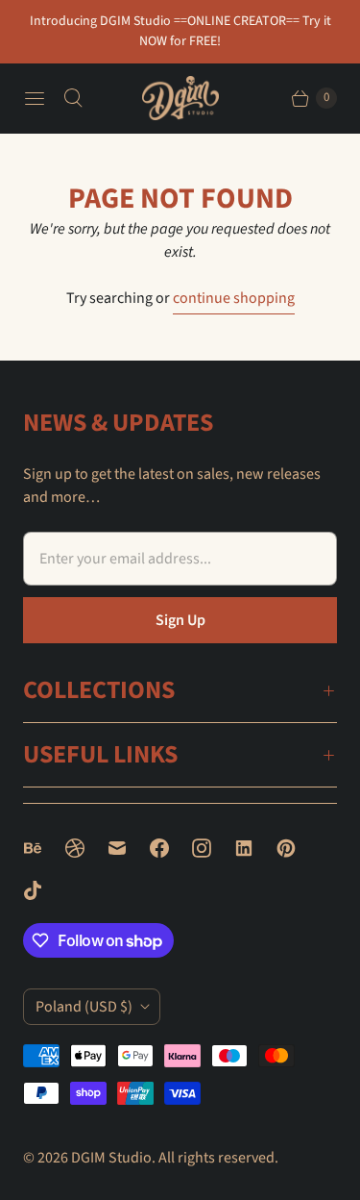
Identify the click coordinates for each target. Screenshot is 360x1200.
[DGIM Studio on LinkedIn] (255, 848)
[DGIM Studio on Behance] (44, 848)
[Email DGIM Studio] (129, 848)
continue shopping (234, 298)
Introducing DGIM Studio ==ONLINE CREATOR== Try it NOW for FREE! (180, 31)
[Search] (73, 98)
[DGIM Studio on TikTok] (44, 890)
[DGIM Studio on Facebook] (171, 848)
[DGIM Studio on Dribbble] (86, 848)
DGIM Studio (111, 1157)
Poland (84, 1006)
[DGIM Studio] (180, 97)
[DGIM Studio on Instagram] (213, 848)
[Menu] (34, 98)
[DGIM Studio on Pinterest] (297, 848)
